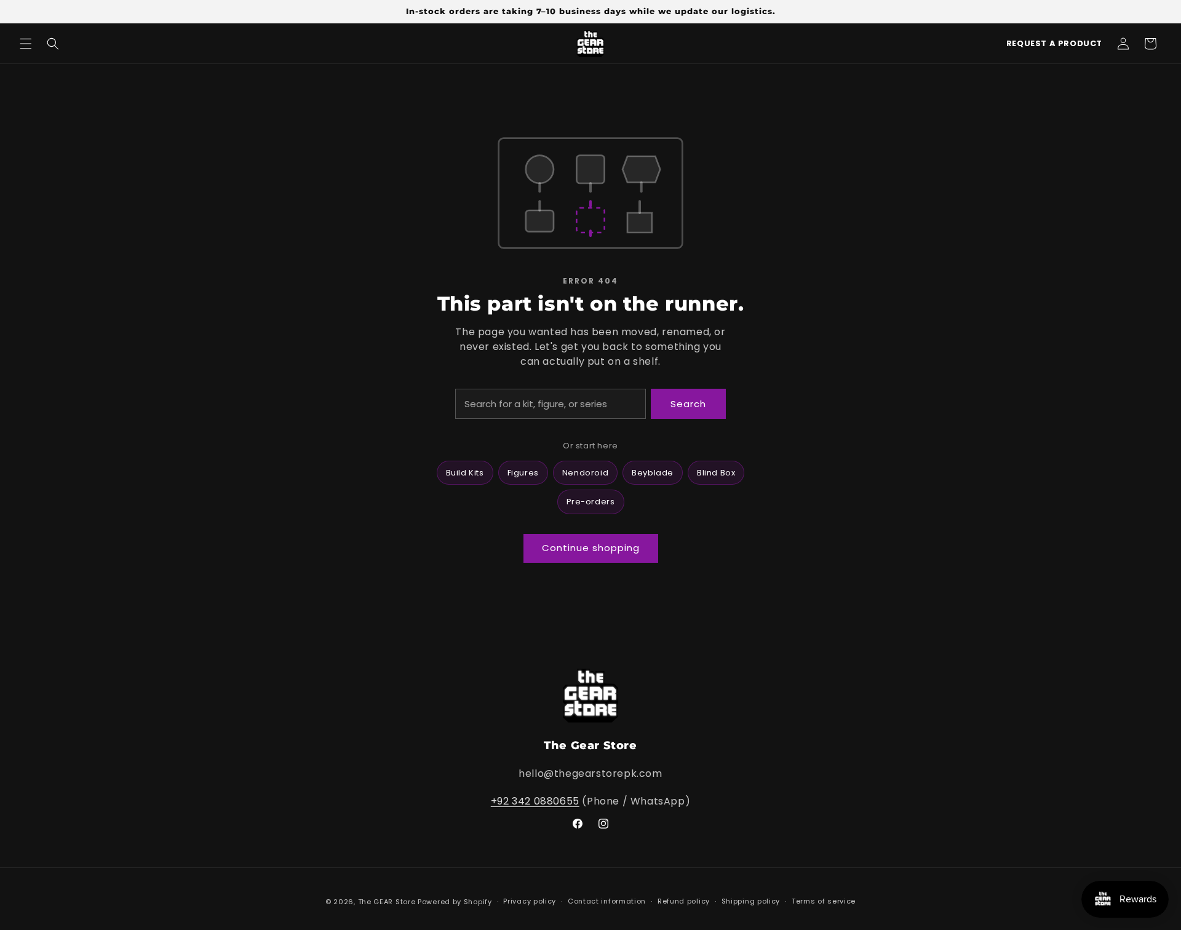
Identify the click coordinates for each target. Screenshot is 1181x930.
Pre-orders (591, 501)
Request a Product (1054, 43)
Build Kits (465, 473)
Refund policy (684, 901)
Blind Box (716, 473)
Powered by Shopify (455, 902)
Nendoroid (585, 473)
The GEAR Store (387, 902)
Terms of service (824, 901)
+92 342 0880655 (535, 801)
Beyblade (653, 473)
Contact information (607, 901)
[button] (25, 43)
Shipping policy (751, 901)
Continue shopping (591, 547)
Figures (523, 473)
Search (688, 403)
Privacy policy (529, 901)
